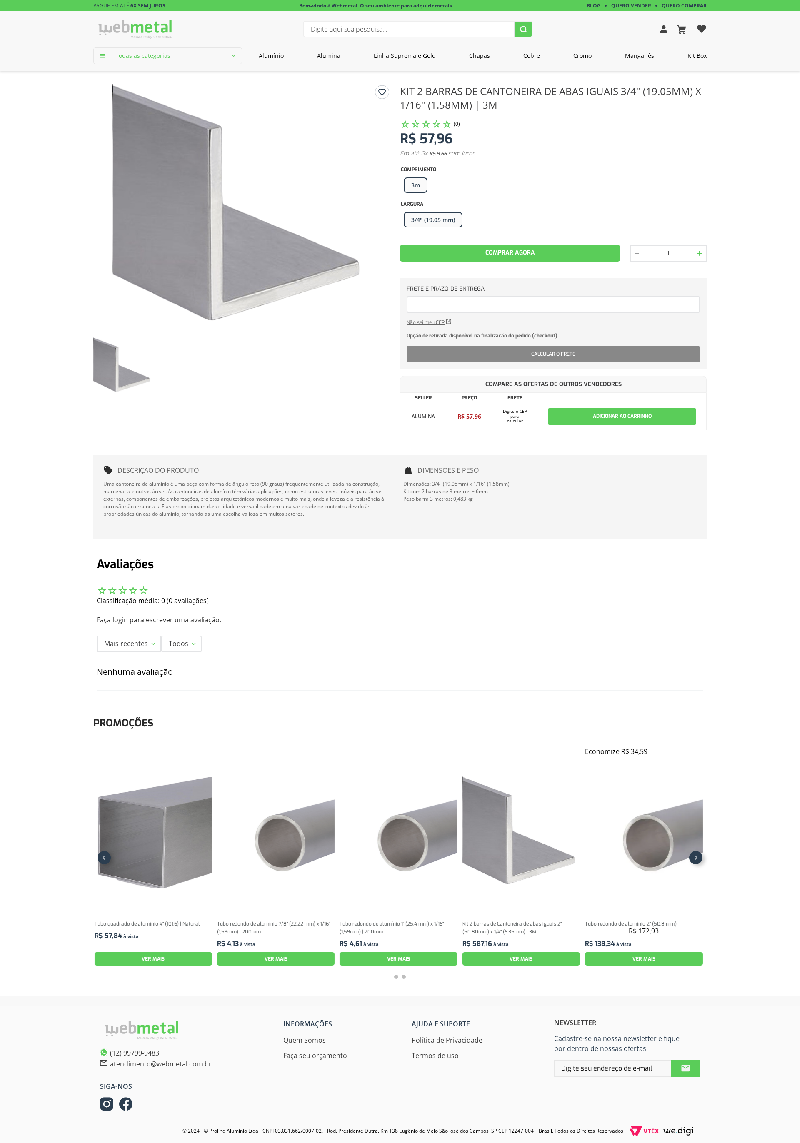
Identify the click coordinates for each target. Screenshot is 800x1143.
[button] (433, 219)
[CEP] (553, 299)
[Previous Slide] (104, 858)
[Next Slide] (696, 858)
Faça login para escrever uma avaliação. (159, 619)
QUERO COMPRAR (684, 5)
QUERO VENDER (631, 5)
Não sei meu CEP (426, 322)
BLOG (594, 5)
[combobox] (417, 29)
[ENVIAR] (685, 1068)
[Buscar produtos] (523, 29)
